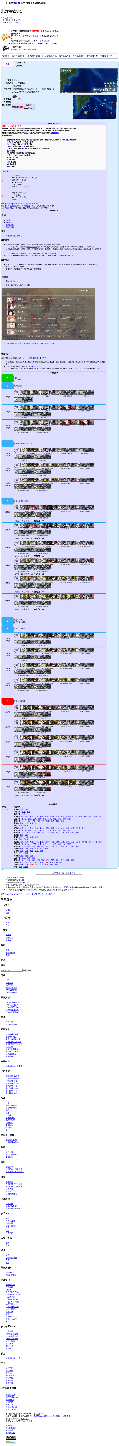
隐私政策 (9, 1425)
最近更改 (9, 983)
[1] (60, 123)
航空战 (8, 1115)
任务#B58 (32, 358)
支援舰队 (9, 1125)
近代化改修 (10, 1221)
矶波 (31, 817)
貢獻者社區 (18, 3)
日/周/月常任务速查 (13, 1042)
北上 (23, 858)
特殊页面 (9, 1373)
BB (8, 140)
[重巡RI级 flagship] (29, 452)
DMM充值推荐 (12, 992)
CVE (23, 144)
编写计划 (9, 1344)
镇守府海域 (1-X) (12, 1076)
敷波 (41, 817)
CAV (24, 146)
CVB (24, 142)
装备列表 (9, 1182)
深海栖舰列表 (11, 1206)
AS (8, 164)
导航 (11, 23)
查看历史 (9, 955)
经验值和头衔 (11, 1140)
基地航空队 (10, 1118)
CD (26, 153)
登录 (7, 913)
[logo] (5, 50)
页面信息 (9, 1380)
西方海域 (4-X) (12, 1086)
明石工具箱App (12, 1397)
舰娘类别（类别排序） (15, 1172)
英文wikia (21, 880)
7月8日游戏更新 (12, 1005)
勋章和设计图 (11, 1258)
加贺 (36, 851)
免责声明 (9, 1430)
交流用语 (9, 1047)
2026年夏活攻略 (12, 1010)
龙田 (39, 819)
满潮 (90, 817)
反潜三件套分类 (12, 1049)
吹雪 (21, 817)
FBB (34, 140)
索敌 (11, 206)
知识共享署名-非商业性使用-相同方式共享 (49, 1416)
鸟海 (52, 821)
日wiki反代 (10, 1400)
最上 (67, 833)
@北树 (22, 1419)
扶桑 (21, 835)
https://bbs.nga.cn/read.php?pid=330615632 (25, 204)
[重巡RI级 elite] (47, 509)
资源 (7, 1245)
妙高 (28, 821)
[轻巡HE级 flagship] (29, 394)
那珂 (59, 819)
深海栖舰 (9, 1056)
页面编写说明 (45, 41)
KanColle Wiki (31, 890)
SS (7, 155)
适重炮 (8, 1191)
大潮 (85, 817)
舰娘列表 (9, 1167)
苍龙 (41, 864)
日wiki (22, 878)
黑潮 (21, 809)
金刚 (31, 849)
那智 (23, 814)
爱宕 (52, 833)
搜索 (17, 23)
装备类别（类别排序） (15, 1187)
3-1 (20, 20)
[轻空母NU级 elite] (29, 509)
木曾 (69, 819)
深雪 (26, 817)
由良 (28, 812)
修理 (7, 1243)
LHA (8, 162)
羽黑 (43, 821)
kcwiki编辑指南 (12, 1336)
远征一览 (9, 1152)
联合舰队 (9, 1123)
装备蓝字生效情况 (13, 1051)
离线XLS (9, 1405)
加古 (23, 821)
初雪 (62, 817)
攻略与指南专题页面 (14, 1066)
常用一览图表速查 (13, 1039)
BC (31, 140)
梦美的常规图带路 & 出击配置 (55, 887)
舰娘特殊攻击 (11, 1037)
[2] (2, 869)
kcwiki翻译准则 (12, 1339)
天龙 (34, 819)
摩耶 (48, 821)
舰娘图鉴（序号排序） (15, 1169)
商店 (7, 1260)
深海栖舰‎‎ (9, 1204)
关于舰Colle (10, 1285)
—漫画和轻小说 (12, 1299)
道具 (7, 1255)
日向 (61, 862)
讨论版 (8, 1348)
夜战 (7, 1110)
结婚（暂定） (11, 1226)
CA (8, 146)
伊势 (31, 862)
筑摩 (62, 821)
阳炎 (46, 817)
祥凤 (21, 823)
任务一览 (9, 1022)
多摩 (23, 812)
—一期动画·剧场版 (13, 1294)
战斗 (7, 1103)
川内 (49, 819)
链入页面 (9, 1368)
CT (38, 148)
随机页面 (9, 985)
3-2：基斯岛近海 (68, 873)
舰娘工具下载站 (12, 1409)
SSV (21, 155)
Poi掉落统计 (10, 1395)
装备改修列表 (11, 1054)
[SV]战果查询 (11, 990)
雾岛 (41, 849)
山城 (26, 835)
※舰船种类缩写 (12, 1034)
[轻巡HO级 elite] (47, 394)
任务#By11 (34, 366)
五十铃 (24, 819)
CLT (23, 148)
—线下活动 (10, 1304)
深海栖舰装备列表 (13, 1209)
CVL (8, 144)
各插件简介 (10, 1272)
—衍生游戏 (10, 1309)
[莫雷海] (89, 92)
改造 (7, 1218)
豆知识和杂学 (11, 1319)
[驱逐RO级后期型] (66, 394)
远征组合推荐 (11, 1155)
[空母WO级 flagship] (29, 784)
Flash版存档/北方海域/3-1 (29, 36)
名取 (44, 819)
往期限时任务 (11, 1024)
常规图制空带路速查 (14, 1044)
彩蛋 (7, 1314)
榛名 (36, 849)
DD (8, 151)
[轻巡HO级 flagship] (66, 580)
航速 (26, 133)
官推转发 (9, 1402)
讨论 (7, 925)
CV (8, 142)
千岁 (20, 825)
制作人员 (9, 1312)
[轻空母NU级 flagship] (29, 545)
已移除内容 (10, 1317)
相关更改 (9, 1371)
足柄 (38, 821)
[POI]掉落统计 (11, 988)
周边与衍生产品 (12, 1292)
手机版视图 (10, 1433)
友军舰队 (9, 1128)
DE (8, 153)
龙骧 (31, 823)
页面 (7, 922)
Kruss (60, 890)
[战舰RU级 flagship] (29, 709)
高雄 (48, 833)
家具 (7, 1263)
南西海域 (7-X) (12, 1083)
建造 (7, 1228)
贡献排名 (9, 1346)
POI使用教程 (11, 1275)
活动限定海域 (11, 1093)
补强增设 (9, 1223)
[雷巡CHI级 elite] (66, 409)
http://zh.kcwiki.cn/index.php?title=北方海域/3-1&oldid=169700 (29, 894)
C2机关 (9, 1290)
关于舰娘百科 (11, 1428)
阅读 (7, 950)
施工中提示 (10, 1341)
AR (8, 166)
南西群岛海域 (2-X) (13, 1079)
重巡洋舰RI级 (32, 247)
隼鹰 (36, 823)
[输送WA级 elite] (42, 761)
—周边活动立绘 (12, 1307)
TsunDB (88, 887)
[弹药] (16, 379)
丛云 (100, 817)
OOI (7, 1393)
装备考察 (9, 1189)
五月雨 (68, 817)
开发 (7, 1231)
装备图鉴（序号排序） (15, 1184)
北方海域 (6, 20)
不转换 (8, 935)
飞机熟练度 (10, 1120)
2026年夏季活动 (12, 1007)
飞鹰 (26, 823)
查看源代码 (10, 953)
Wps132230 (13, 1421)
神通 (54, 819)
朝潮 (80, 817)
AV (8, 157)
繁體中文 (9, 940)
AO (8, 160)
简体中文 (9, 938)
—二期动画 (10, 1297)
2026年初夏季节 (12, 1012)
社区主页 (9, 1331)
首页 (7, 980)
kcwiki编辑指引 (12, 1334)
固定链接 (9, 1378)
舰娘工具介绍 (11, 1407)
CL (8, 148)
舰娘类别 (55, 133)
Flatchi (53, 890)
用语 (7, 1321)
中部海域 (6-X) (12, 1091)
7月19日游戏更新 (13, 1002)
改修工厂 (9, 1233)
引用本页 (9, 1383)
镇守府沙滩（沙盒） (14, 1358)
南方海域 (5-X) (12, 1088)
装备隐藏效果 (11, 1194)
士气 (7, 1130)
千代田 (25, 825)
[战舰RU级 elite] (47, 709)
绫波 (26, 809)
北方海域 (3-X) (12, 1081)
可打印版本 (10, 1376)
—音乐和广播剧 (12, 1302)
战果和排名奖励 (12, 1142)
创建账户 (9, 910)
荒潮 (95, 817)
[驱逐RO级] (84, 394)
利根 (57, 821)
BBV (67, 140)
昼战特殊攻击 (11, 1105)
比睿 (46, 849)
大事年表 (9, 1287)
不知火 (52, 817)
